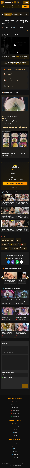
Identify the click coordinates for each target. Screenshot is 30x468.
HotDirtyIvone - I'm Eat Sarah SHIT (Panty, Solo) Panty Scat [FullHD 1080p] (22, 229)
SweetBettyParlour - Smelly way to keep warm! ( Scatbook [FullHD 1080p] (22, 300)
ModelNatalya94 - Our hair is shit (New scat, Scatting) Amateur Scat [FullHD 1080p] (8, 203)
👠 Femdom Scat (15, 410)
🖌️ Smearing (15, 429)
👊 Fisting (13, 244)
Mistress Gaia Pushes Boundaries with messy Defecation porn (6, 216)
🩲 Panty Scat (15, 454)
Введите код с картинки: (8, 372)
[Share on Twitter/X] (21, 262)
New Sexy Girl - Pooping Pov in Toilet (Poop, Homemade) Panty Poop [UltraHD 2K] (24, 282)
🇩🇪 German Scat (15, 413)
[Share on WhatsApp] (17, 262)
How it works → (15, 187)
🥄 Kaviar (4, 248)
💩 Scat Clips (15, 401)
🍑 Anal (23, 244)
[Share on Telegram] (8, 262)
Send (24, 386)
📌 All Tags (15, 435)
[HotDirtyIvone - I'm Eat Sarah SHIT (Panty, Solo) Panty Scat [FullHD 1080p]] (22, 223)
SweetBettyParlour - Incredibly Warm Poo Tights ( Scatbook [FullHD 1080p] (7, 316)
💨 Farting (15, 451)
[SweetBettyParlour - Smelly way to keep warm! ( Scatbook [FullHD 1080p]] (22, 294)
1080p (24, 248)
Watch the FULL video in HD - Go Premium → (15, 58)
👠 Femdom (15, 248)
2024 (18, 240)
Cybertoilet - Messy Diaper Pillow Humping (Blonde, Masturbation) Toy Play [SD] (21, 333)
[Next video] (27, 277)
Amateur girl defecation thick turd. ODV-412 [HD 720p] (8, 229)
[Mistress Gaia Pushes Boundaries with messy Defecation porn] (8, 210)
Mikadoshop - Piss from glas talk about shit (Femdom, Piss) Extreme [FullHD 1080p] (22, 216)
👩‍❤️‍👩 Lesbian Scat (15, 426)
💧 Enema (15, 432)
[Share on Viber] (13, 262)
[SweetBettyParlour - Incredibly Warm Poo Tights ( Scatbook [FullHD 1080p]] (8, 311)
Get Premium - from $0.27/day (15, 183)
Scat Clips (16, 14)
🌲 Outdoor (15, 457)
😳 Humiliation (15, 423)
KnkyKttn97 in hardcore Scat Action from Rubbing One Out (22, 203)
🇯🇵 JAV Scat (15, 407)
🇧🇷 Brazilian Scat (15, 416)
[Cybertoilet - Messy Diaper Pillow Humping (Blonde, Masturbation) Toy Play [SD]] (22, 327)
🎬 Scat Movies (15, 404)
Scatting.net (8, 14)
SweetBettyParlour (7, 240)
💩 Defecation (15, 446)
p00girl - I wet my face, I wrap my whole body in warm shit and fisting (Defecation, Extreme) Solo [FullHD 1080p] (7, 333)
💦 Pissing (15, 448)
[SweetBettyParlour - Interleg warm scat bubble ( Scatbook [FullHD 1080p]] (22, 311)
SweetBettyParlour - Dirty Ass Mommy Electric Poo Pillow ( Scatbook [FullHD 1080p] (7, 300)
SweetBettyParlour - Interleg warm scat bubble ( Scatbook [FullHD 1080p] (22, 316)
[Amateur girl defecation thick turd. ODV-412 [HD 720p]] (8, 223)
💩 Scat (4, 244)
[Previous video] (2, 277)
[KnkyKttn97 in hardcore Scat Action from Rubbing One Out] (22, 197)
